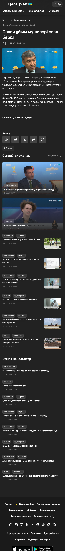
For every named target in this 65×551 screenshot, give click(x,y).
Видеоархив (40, 516)
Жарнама (20, 539)
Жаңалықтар (36, 10)
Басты (5, 20)
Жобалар (54, 10)
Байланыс (36, 533)
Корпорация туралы (17, 533)
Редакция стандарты (39, 539)
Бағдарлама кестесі (13, 10)
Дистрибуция (51, 533)
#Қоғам (8, 148)
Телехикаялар (48, 510)
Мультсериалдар (21, 516)
